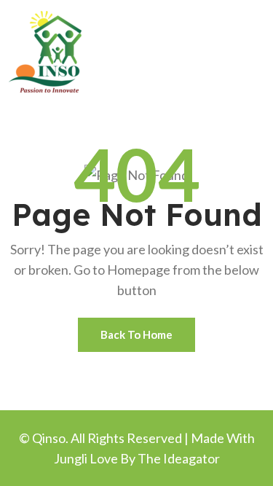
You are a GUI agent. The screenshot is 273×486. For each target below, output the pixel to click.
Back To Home (136, 334)
